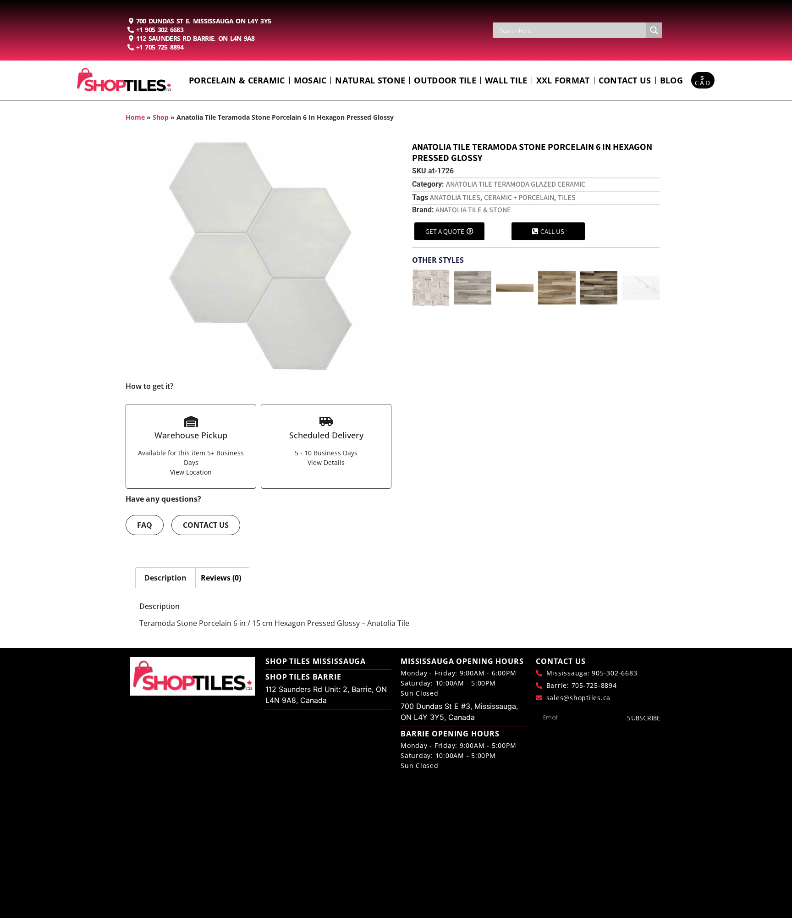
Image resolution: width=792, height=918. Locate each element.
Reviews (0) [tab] (221, 578)
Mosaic (310, 80)
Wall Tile (506, 80)
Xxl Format (563, 80)
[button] (418, 286)
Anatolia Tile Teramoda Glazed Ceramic (515, 184)
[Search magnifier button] (654, 30)
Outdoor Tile (445, 80)
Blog (671, 80)
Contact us (625, 80)
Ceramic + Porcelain (519, 197)
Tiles (567, 197)
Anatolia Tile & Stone (473, 210)
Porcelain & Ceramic (237, 80)
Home (135, 117)
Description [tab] (165, 578)
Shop (161, 117)
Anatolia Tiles (455, 197)
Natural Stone (370, 80)
